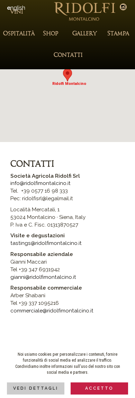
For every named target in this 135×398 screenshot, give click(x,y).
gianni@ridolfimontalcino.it (43, 277)
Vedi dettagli (35, 388)
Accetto (99, 388)
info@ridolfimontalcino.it (40, 183)
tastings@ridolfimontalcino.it (46, 243)
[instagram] (123, 6)
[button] (67, 75)
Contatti (67, 55)
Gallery (84, 33)
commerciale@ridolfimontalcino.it (51, 311)
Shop (50, 33)
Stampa (118, 33)
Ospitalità (17, 33)
